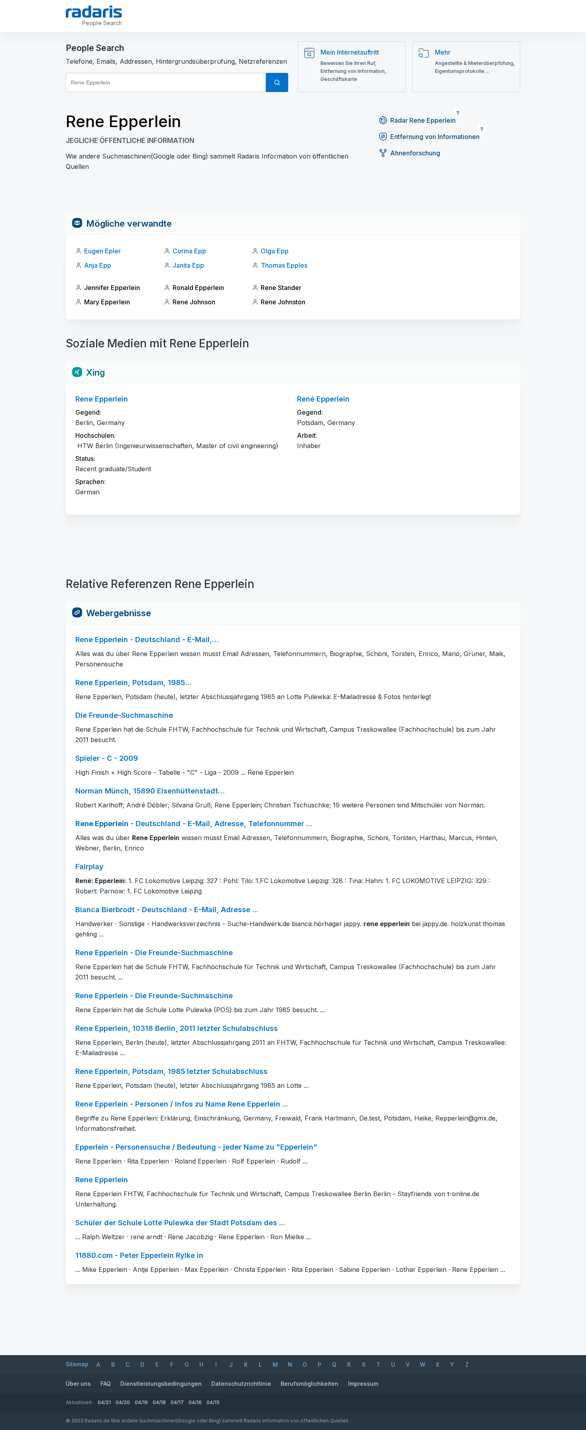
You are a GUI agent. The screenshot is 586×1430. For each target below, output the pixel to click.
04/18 (159, 1402)
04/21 (104, 1402)
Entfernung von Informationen (435, 137)
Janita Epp (188, 265)
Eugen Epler (102, 251)
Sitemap (77, 1364)
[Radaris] (94, 12)
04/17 (177, 1402)
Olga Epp (275, 251)
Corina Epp (189, 251)
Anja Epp (97, 265)
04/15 (213, 1402)
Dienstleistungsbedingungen (161, 1383)
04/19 (141, 1402)
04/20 (123, 1402)
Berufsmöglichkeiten (309, 1383)
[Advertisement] (293, 194)
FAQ (105, 1383)
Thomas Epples (284, 265)
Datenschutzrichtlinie (241, 1383)
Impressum (363, 1383)
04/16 (195, 1402)
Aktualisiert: (79, 1402)
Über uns (78, 1383)
